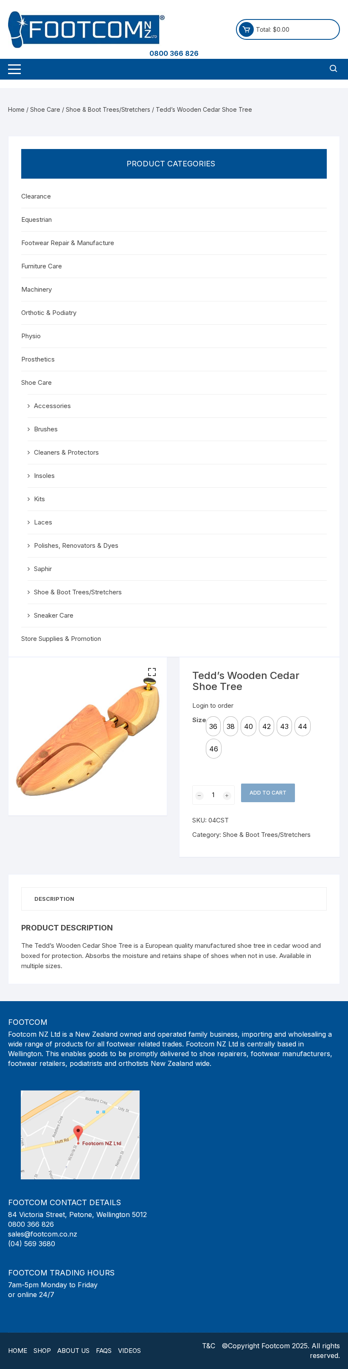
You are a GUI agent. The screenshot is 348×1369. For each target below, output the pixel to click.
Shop (42, 1351)
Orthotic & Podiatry (48, 313)
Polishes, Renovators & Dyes (76, 545)
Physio (31, 336)
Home (16, 109)
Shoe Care (45, 109)
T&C (208, 1345)
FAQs (104, 1351)
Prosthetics (38, 359)
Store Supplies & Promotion (61, 639)
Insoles (44, 476)
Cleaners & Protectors (66, 452)
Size (199, 720)
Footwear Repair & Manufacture (67, 243)
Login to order (212, 705)
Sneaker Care (53, 615)
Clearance (36, 196)
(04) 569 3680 (31, 1243)
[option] (213, 726)
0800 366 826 (174, 53)
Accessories (52, 406)
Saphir (43, 569)
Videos (129, 1351)
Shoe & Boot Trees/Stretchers (108, 109)
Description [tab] (54, 898)
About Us (73, 1351)
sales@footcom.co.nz (42, 1234)
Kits (39, 499)
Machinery (36, 289)
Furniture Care (41, 266)
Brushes (46, 429)
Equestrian (36, 219)
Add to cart (268, 792)
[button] (152, 672)
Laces (43, 522)
